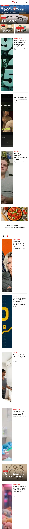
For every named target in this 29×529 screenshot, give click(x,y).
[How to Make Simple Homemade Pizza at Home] (14, 214)
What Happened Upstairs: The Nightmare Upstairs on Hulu (20, 156)
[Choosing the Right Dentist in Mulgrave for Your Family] (7, 434)
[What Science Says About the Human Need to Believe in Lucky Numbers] (7, 64)
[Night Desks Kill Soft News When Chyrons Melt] (7, 120)
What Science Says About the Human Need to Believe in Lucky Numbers (20, 43)
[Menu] (2, 2)
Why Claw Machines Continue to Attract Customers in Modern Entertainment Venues (19, 490)
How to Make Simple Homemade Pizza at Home (14, 226)
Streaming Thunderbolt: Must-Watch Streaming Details (19, 244)
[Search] (27, 2)
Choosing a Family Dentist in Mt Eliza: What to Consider (19, 356)
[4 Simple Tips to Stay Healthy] (22, 28)
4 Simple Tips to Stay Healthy (21, 30)
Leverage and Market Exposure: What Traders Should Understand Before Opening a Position (19, 301)
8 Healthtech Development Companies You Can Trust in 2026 (13, 9)
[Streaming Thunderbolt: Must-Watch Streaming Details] (7, 265)
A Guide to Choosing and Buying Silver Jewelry (13, 475)
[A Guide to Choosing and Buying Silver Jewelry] (14, 472)
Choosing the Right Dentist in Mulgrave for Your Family (19, 413)
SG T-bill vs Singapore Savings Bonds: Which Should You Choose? (12, 21)
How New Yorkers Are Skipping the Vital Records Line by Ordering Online (7, 29)
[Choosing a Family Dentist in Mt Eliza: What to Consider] (7, 378)
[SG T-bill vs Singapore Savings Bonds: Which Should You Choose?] (14, 19)
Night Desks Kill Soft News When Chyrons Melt (20, 99)
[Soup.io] (14, 2)
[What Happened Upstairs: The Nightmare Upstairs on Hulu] (7, 177)
